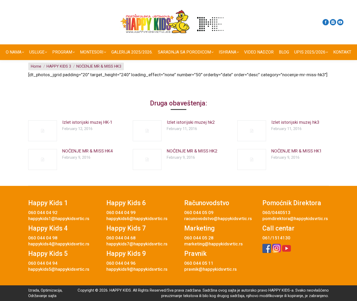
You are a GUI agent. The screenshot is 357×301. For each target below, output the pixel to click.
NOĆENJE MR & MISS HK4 (87, 151)
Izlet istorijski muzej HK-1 (87, 122)
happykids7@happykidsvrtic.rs (137, 243)
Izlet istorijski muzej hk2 (191, 122)
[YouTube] (340, 22)
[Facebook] (326, 22)
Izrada (33, 290)
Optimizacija (51, 290)
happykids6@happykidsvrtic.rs (137, 218)
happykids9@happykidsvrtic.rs (137, 269)
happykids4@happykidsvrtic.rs (58, 243)
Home (36, 66)
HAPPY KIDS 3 (59, 66)
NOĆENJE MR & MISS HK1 (296, 151)
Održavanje (37, 295)
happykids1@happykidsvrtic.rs (58, 218)
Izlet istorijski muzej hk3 (295, 122)
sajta (52, 295)
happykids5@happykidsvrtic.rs (58, 269)
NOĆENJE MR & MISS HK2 (192, 151)
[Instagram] (333, 22)
